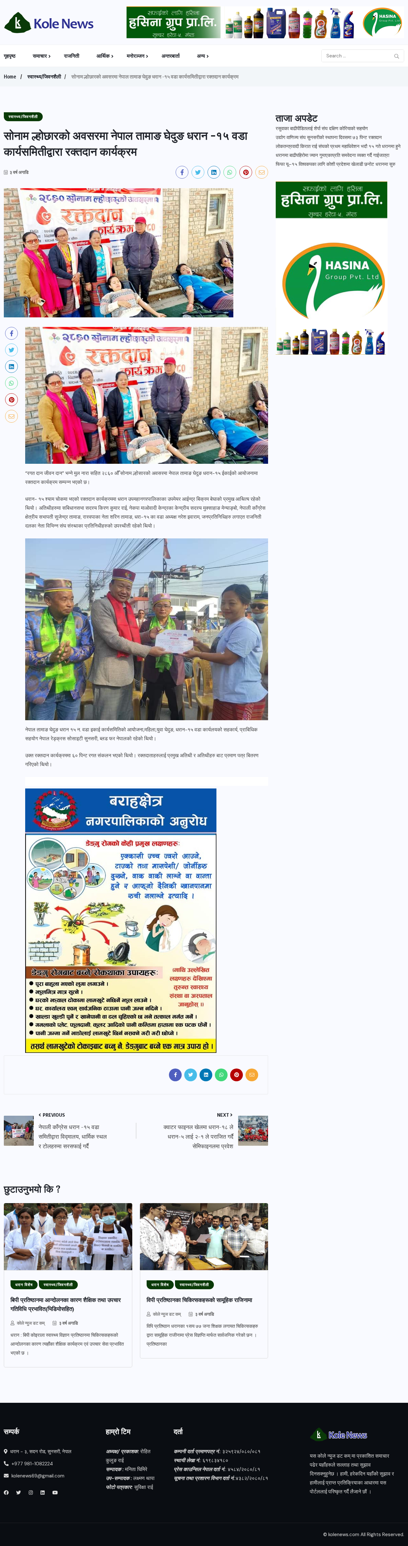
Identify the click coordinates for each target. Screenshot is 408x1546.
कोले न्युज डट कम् (31, 1323)
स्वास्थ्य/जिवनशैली (44, 76)
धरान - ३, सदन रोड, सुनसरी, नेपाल (40, 1451)
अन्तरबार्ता (171, 56)
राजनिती (71, 56)
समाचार (40, 56)
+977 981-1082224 (31, 1464)
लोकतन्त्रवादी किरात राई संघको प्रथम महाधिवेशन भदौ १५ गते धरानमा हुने (338, 146)
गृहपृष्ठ (10, 56)
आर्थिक (103, 56)
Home (10, 76)
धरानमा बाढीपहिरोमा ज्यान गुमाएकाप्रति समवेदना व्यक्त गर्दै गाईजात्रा (332, 155)
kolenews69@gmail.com (37, 1476)
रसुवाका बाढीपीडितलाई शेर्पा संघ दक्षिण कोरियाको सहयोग (322, 128)
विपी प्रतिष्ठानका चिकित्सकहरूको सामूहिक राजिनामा (200, 1300)
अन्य (201, 56)
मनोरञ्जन (135, 56)
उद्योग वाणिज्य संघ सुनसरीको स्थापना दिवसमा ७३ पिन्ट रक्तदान (329, 137)
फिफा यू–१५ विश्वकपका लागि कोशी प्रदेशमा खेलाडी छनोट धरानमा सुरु (335, 164)
